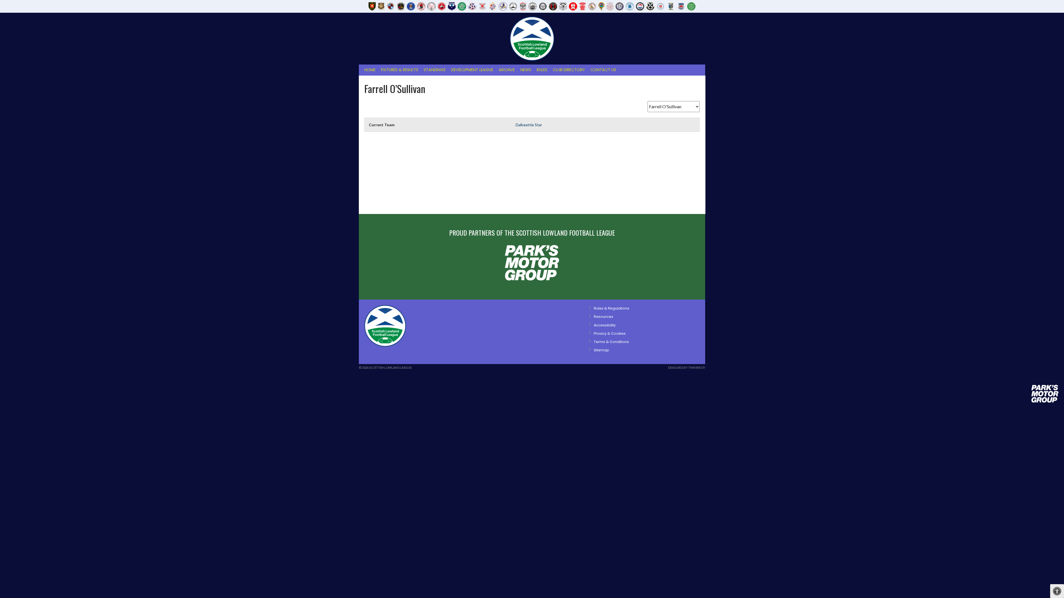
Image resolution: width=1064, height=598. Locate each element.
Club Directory (569, 70)
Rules (542, 70)
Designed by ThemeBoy (686, 367)
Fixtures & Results (399, 70)
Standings (435, 70)
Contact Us (603, 70)
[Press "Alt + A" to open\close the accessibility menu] (1057, 591)
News (525, 70)
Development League (472, 70)
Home (369, 70)
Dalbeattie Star (529, 124)
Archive (507, 70)
